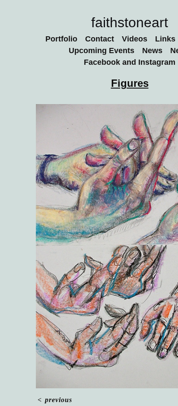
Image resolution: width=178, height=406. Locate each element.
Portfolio (60, 39)
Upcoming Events (100, 50)
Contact (101, 39)
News (153, 50)
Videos (138, 39)
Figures (130, 83)
